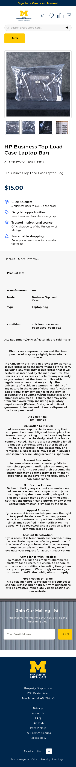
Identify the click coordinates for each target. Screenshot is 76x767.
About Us (38, 713)
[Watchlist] (42, 15)
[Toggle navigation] (6, 16)
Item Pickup (38, 728)
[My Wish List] (51, 15)
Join (65, 634)
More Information (29, 259)
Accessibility (38, 737)
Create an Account (45, 3)
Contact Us (32, 751)
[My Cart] (69, 15)
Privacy (38, 708)
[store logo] (24, 15)
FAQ (38, 718)
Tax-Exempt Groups (38, 733)
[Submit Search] (67, 27)
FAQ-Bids (38, 723)
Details (9, 259)
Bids (15, 38)
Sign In (23, 3)
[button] (12, 127)
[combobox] (38, 28)
